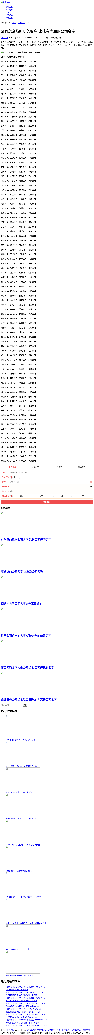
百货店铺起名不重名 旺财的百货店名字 (21, 995)
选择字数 (5, 496)
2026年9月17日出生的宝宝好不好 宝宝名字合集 (25, 992)
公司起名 (9, 15)
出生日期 (5, 482)
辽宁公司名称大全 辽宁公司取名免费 (20, 740)
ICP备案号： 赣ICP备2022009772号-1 (41, 1030)
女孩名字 (9, 13)
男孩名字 (9, 10)
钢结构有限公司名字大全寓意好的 (21, 603)
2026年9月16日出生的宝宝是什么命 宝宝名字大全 (25, 998)
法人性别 (5, 477)
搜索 (25, 705)
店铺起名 (9, 18)
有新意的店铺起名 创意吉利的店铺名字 (21, 1017)
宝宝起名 (9, 7)
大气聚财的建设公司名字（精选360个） (22, 819)
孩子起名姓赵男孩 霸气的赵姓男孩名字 (21, 1001)
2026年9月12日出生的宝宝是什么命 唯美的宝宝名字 (26, 1020)
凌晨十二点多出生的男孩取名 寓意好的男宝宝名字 (26, 923)
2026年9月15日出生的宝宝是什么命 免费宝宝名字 (25, 1003)
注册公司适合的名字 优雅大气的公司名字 (26, 635)
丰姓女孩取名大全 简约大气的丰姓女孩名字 (23, 1012)
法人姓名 (5, 472)
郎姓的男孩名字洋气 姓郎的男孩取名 (20, 871)
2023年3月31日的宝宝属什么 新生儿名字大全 (24, 792)
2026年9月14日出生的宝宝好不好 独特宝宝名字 (25, 1009)
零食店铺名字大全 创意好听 (17, 990)
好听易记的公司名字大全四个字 (18, 949)
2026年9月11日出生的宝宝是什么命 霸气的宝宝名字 (26, 1026)
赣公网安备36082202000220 (79, 1030)
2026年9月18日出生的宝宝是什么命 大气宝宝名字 (25, 987)
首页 (14, 23)
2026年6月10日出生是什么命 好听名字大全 (23, 845)
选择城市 (5, 487)
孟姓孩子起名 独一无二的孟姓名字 (19, 976)
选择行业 (5, 491)
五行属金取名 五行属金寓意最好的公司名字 (23, 897)
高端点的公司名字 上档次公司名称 (22, 571)
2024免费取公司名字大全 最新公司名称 (21, 766)
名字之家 (11, 1030)
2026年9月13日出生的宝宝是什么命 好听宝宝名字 (25, 1014)
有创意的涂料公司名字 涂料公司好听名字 (26, 539)
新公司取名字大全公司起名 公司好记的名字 (27, 667)
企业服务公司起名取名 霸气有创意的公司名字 (29, 699)
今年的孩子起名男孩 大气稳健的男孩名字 (22, 1006)
